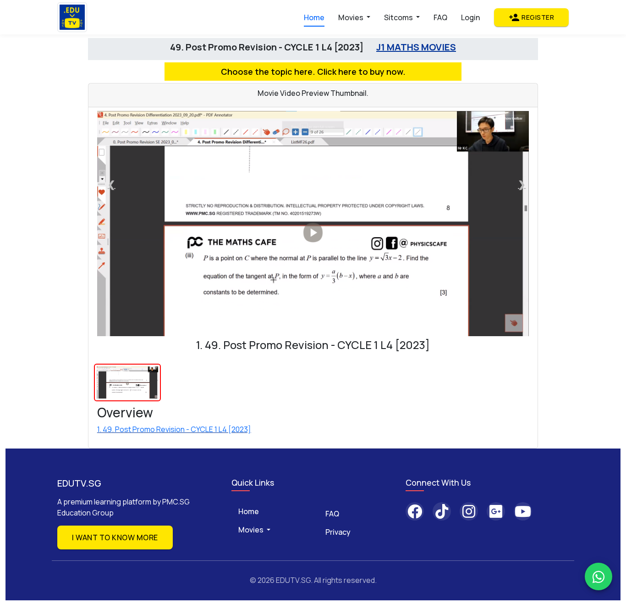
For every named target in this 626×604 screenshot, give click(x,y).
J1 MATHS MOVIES (416, 47)
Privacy (338, 532)
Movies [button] (351, 17)
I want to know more (115, 537)
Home (314, 17)
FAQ (440, 17)
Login (470, 17)
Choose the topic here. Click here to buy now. (313, 71)
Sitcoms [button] (399, 17)
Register (531, 17)
